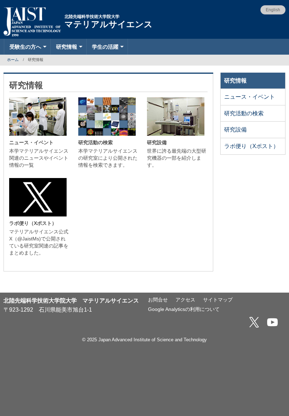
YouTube (272, 322)
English (273, 9)
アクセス (185, 299)
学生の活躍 (105, 47)
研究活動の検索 (244, 113)
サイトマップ (218, 299)
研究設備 (235, 130)
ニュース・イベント (249, 97)
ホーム (13, 59)
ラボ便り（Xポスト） (251, 146)
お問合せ (158, 299)
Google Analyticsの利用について (184, 309)
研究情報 (66, 47)
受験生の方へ (25, 47)
